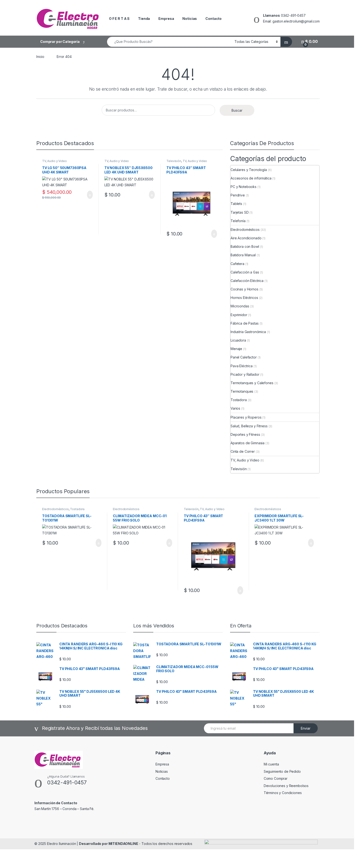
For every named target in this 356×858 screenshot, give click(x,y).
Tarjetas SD (239, 212)
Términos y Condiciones (283, 793)
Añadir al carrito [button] (88, 195)
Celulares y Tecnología (249, 170)
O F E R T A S (119, 18)
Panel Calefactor (244, 357)
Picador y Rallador (245, 374)
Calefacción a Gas (245, 272)
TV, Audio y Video (54, 161)
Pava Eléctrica (242, 366)
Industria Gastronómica (248, 332)
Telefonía (238, 221)
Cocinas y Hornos (244, 289)
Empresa (166, 18)
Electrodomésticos (245, 229)
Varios (235, 408)
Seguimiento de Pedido (282, 771)
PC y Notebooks (243, 187)
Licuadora (238, 340)
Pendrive (238, 195)
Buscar (237, 110)
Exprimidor (239, 315)
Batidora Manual (243, 255)
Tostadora (239, 400)
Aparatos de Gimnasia (247, 443)
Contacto (213, 18)
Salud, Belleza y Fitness (249, 426)
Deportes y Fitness (245, 434)
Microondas (240, 306)
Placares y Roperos (246, 417)
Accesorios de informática (251, 178)
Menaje (236, 349)
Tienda (144, 18)
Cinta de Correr (243, 451)
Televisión (173, 161)
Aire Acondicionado (246, 238)
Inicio (40, 57)
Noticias (189, 18)
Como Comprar (275, 778)
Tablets (236, 204)
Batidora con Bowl (245, 246)
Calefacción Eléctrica (247, 281)
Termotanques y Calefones (252, 383)
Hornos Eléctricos (244, 298)
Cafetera (237, 264)
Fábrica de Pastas (245, 323)
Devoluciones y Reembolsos (286, 786)
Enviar (305, 728)
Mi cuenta (271, 764)
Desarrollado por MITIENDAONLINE (108, 844)
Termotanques (242, 391)
